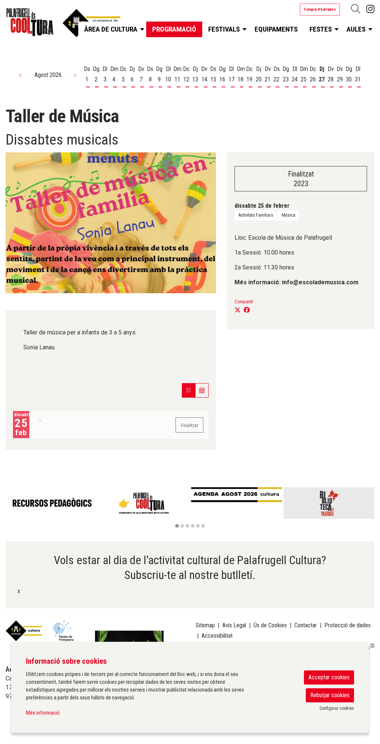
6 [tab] (203, 526)
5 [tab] (198, 526)
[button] (20, 75)
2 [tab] (182, 526)
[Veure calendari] (202, 390)
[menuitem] (370, 9)
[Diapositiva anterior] (12, 508)
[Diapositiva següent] (367, 508)
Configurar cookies (337, 708)
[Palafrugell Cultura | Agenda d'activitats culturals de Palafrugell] (63, 25)
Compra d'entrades (320, 9)
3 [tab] (187, 526)
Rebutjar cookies (330, 695)
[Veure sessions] (188, 390)
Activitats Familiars (255, 215)
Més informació (43, 712)
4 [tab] (192, 526)
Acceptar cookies (329, 677)
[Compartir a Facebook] (247, 310)
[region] (190, 508)
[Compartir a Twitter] (237, 310)
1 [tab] (177, 526)
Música (288, 215)
